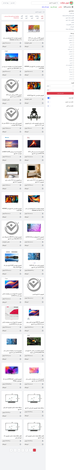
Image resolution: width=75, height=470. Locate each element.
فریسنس (70, 38)
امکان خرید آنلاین (69, 106)
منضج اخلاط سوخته (70, 29)
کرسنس (70, 54)
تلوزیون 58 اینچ (38, 12)
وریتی (71, 74)
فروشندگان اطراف (45, 7)
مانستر (70, 61)
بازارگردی (60, 7)
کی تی (70, 76)
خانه (44, 12)
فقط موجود (71, 98)
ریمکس (70, 42)
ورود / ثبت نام (5, 3)
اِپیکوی (70, 36)
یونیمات (70, 72)
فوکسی (70, 58)
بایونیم (70, 51)
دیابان (71, 67)
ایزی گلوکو (70, 49)
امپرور (71, 63)
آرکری (71, 56)
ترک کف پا (72, 13)
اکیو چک (70, 47)
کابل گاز (72, 27)
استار (71, 45)
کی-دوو (70, 70)
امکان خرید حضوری (69, 102)
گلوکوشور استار (69, 65)
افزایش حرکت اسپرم (70, 18)
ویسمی (70, 79)
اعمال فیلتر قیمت (60, 93)
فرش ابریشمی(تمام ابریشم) (68, 15)
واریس (72, 22)
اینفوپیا (70, 40)
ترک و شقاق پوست (70, 25)
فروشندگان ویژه (54, 7)
